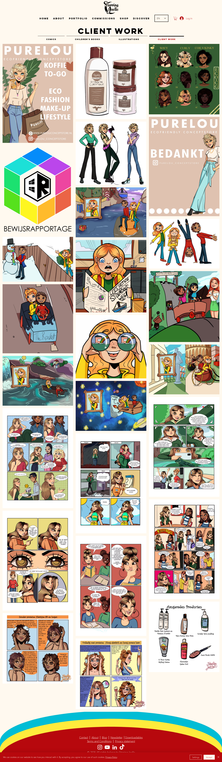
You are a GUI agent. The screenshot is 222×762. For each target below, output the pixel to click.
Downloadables (134, 737)
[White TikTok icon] (122, 747)
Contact (83, 737)
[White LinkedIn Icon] (114, 747)
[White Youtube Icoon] (107, 747)
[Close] (218, 757)
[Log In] (181, 18)
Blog (104, 737)
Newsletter (116, 737)
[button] (78, 18)
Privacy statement (125, 741)
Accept (209, 757)
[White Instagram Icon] (100, 747)
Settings (195, 757)
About (95, 737)
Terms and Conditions (99, 741)
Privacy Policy (111, 757)
